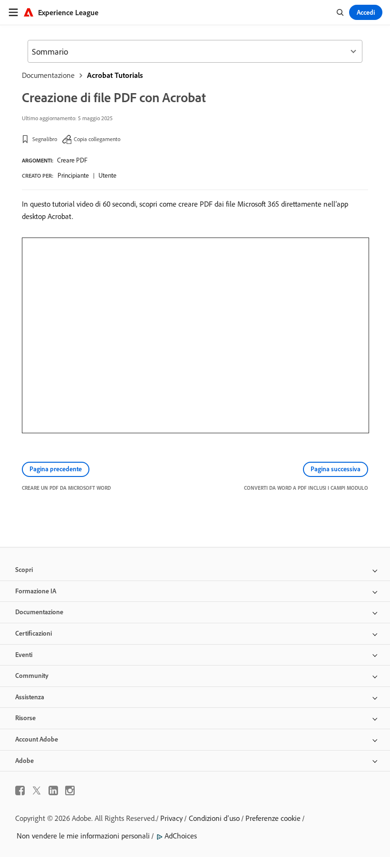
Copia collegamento (97, 139)
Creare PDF (72, 160)
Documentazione (48, 75)
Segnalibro (44, 139)
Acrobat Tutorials (115, 75)
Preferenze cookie (273, 818)
